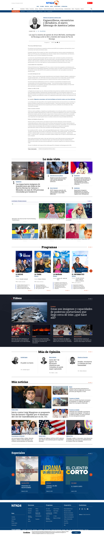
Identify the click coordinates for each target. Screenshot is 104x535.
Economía (32, 8)
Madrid (70, 386)
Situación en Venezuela (83, 357)
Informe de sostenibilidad (68, 515)
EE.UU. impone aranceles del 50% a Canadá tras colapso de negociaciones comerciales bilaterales (58, 192)
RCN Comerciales (47, 529)
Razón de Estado (49, 521)
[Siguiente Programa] (90, 270)
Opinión (82, 8)
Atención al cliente (67, 510)
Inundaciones (18, 181)
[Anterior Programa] (13, 270)
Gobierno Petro (69, 436)
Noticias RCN (29, 529)
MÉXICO (51, 6)
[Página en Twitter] (85, 509)
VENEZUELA (47, 6)
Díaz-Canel (40, 11)
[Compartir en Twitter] (53, 42)
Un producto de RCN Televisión (77, 529)
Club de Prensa (56, 508)
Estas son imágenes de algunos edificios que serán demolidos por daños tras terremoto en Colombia (62, 340)
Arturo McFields (43, 31)
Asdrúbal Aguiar (24, 357)
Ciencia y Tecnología (59, 8)
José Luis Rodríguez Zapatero (32, 11)
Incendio (34, 336)
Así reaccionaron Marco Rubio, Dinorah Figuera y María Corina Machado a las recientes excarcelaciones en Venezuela (22, 440)
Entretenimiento (67, 8)
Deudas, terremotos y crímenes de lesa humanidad (85, 363)
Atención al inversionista (68, 512)
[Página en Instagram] (82, 509)
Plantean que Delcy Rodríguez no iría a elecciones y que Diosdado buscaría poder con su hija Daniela (21, 340)
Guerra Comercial (53, 188)
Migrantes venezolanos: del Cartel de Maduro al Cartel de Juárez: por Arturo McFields (54, 99)
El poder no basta (27, 363)
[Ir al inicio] (18, 507)
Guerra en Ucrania (77, 336)
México (13, 521)
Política (27, 8)
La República (40, 529)
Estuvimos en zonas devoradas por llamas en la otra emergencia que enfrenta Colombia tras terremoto (41, 340)
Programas (77, 8)
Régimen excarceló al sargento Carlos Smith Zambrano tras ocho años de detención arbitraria (58, 179)
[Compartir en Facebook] (52, 42)
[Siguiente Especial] (90, 474)
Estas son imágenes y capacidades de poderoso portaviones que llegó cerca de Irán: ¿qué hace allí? (42, 286)
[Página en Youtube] (87, 509)
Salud (73, 8)
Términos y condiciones (56, 531)
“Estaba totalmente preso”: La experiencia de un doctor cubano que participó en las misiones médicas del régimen (23, 286)
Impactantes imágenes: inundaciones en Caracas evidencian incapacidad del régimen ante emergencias (81, 192)
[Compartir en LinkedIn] (55, 42)
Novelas (63, 529)
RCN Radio (35, 529)
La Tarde (37, 274)
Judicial (36, 8)
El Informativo (78, 274)
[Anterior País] (91, 10)
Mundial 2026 (50, 11)
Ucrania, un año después (51, 486)
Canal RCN (24, 529)
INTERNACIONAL (64, 6)
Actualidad (22, 8)
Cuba (45, 11)
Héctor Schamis (83, 371)
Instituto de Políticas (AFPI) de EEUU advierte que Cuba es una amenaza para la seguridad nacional (51, 440)
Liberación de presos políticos (56, 175)
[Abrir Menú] (13, 9)
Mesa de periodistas (48, 519)
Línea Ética (66, 521)
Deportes (41, 8)
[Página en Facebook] (79, 509)
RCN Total (86, 529)
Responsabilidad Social (68, 508)
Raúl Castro (23, 11)
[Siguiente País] (91, 11)
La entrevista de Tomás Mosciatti (49, 513)
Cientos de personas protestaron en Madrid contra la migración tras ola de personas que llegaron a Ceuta (79, 390)
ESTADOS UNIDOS (57, 6)
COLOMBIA (42, 6)
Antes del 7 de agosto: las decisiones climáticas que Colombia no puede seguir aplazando (56, 364)
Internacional (14, 525)
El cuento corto (76, 486)
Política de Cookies (50, 533)
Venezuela (13, 519)
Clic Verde (48, 508)
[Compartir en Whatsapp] (59, 42)
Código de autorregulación (69, 517)
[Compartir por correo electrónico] (57, 42)
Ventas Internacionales (68, 519)
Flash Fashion (55, 510)
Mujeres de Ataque (56, 518)
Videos (17, 298)
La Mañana (57, 274)
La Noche (19, 274)
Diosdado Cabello (15, 336)
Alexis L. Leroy (54, 372)
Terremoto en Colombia (58, 336)
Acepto (76, 532)
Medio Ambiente (52, 357)
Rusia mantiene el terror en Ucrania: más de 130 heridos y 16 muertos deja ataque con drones (82, 340)
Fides (67, 529)
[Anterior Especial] (13, 474)
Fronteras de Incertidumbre (26, 486)
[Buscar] (91, 9)
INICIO (38, 6)
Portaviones (53, 306)
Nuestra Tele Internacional (49, 8)
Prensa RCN (66, 523)
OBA (64, 525)
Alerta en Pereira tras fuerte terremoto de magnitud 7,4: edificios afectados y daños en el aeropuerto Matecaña (80, 401)
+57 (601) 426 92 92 (86, 514)
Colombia (13, 517)
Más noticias (20, 382)
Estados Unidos (15, 409)
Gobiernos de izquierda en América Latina (52, 17)
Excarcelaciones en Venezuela (18, 436)
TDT (70, 529)
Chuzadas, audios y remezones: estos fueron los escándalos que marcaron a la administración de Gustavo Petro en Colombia (79, 440)
